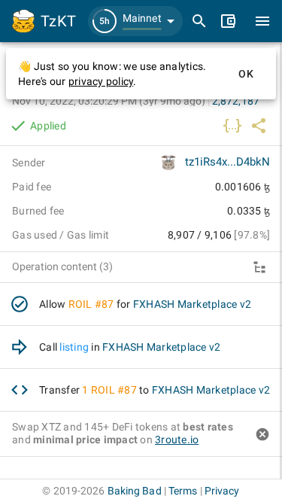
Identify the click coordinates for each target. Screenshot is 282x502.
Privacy (222, 491)
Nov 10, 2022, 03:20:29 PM (108, 101)
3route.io (177, 440)
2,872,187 (235, 101)
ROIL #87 (91, 304)
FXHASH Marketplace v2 (192, 304)
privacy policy (101, 81)
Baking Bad (135, 491)
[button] (135, 21)
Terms (183, 491)
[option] (141, 304)
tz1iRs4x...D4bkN (227, 162)
